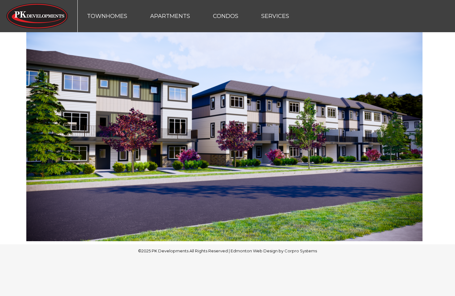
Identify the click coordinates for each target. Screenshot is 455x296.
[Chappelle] (227, 136)
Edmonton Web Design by (257, 250)
